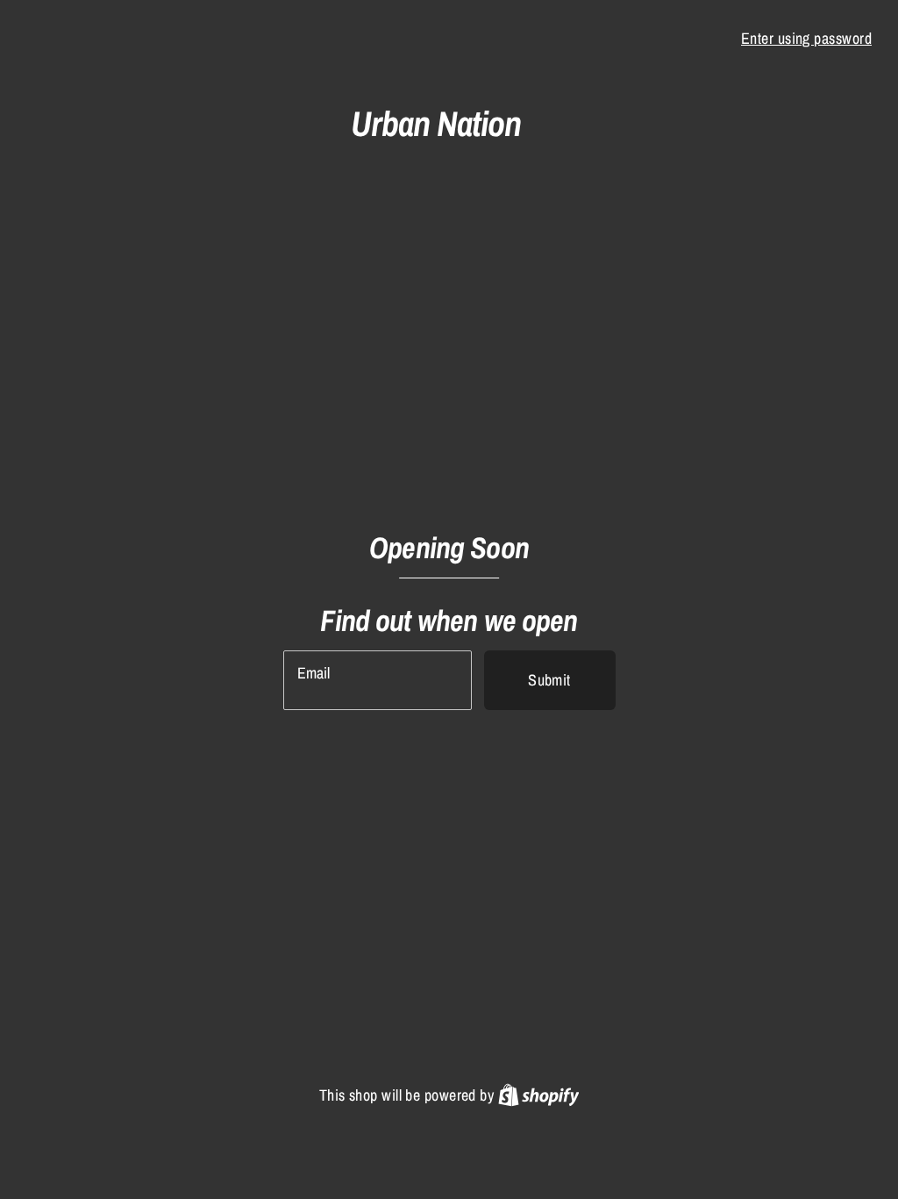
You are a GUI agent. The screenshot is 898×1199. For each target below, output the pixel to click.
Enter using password (806, 38)
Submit (549, 680)
